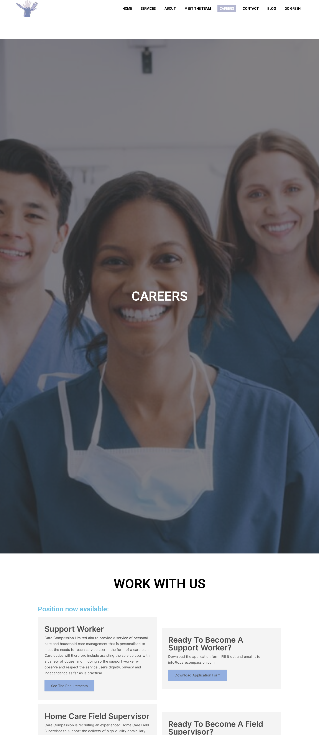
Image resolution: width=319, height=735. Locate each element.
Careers (227, 9)
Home (127, 9)
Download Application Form (197, 675)
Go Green (292, 9)
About (170, 9)
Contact (251, 9)
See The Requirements (69, 686)
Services (148, 9)
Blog (271, 9)
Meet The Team (197, 9)
